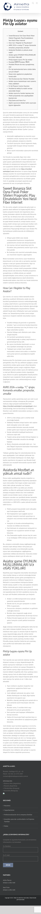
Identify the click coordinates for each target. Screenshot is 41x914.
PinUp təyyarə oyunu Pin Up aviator (20, 60)
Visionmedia (21, 899)
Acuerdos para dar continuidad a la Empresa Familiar (19, 820)
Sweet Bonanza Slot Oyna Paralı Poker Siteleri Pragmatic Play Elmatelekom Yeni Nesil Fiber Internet (22, 38)
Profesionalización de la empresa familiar (18, 815)
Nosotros (7, 806)
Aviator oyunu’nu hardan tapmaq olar (21, 93)
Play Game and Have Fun (17, 100)
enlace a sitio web (9, 883)
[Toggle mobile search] (33, 3)
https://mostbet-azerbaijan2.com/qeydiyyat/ (18, 406)
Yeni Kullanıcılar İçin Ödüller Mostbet (21, 79)
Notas (6, 826)
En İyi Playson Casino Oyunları (19, 86)
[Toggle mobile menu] (37, 3)
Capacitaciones (9, 810)
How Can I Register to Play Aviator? (20, 43)
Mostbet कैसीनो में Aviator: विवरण (19, 62)
